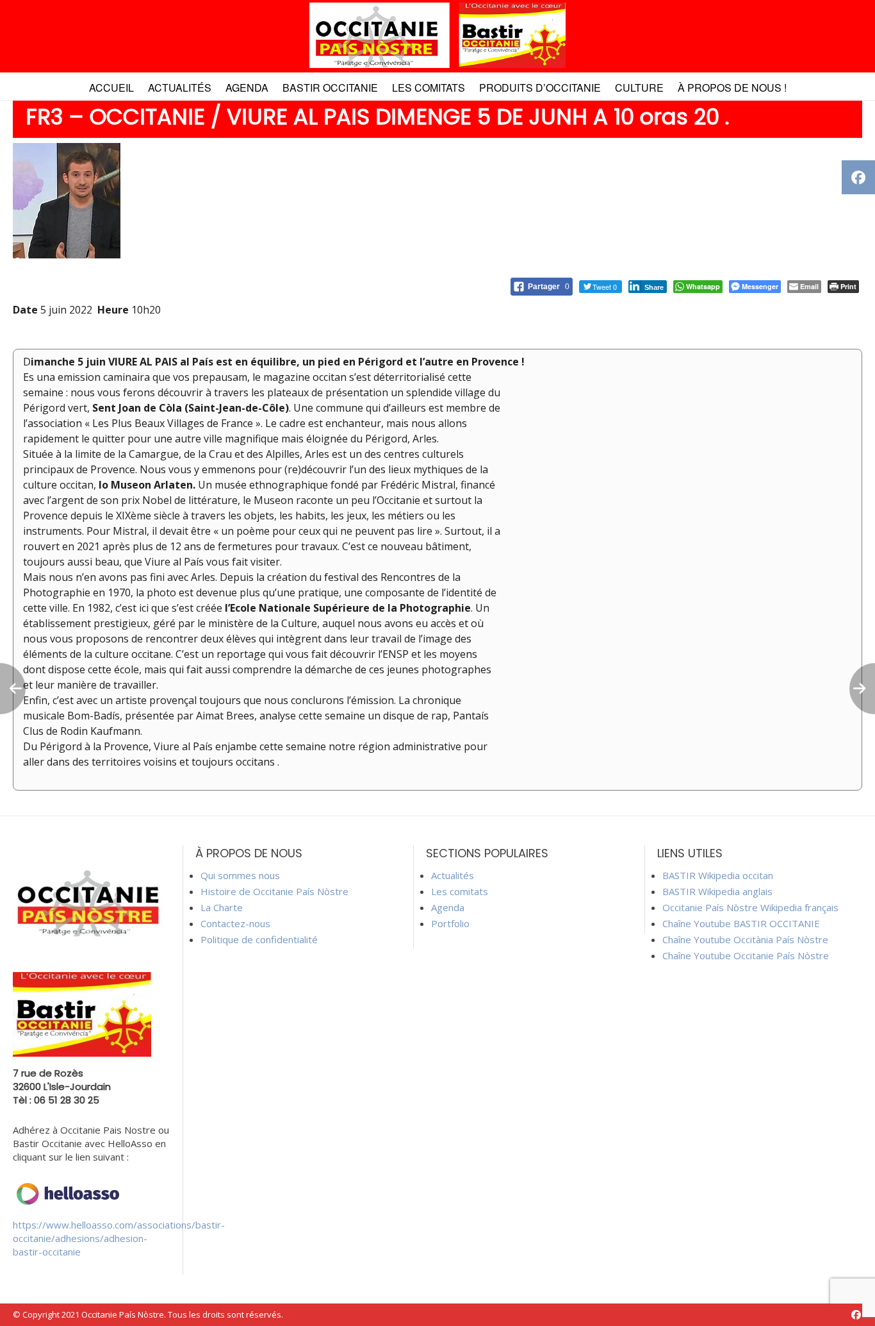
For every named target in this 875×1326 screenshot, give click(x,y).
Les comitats (428, 87)
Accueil (111, 87)
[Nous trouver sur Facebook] (856, 1315)
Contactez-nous (235, 923)
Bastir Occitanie (330, 87)
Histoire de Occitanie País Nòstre (274, 891)
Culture (639, 87)
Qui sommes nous (240, 875)
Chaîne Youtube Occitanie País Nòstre (745, 955)
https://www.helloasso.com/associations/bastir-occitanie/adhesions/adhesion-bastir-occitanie (119, 1238)
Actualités (179, 87)
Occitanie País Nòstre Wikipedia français (750, 907)
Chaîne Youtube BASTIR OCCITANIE (741, 923)
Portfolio (450, 923)
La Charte (221, 907)
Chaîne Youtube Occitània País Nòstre (745, 939)
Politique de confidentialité (259, 939)
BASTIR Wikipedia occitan (717, 875)
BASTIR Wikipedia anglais (717, 891)
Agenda (246, 87)
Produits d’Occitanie (540, 87)
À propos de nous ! (732, 87)
